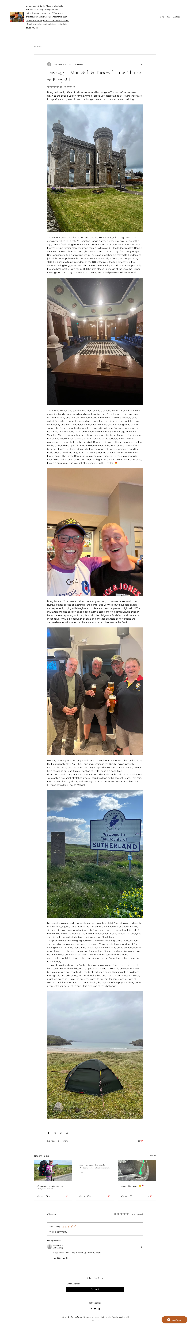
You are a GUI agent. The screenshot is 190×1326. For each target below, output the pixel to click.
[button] (152, 47)
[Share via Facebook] (48, 1133)
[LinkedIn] (99, 1308)
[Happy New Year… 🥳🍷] (137, 1170)
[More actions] (141, 64)
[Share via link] (67, 1133)
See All (153, 1155)
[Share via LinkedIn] (61, 1133)
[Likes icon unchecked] (55, 1257)
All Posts (38, 46)
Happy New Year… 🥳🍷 (132, 1185)
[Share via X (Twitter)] (55, 1133)
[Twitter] (95, 1308)
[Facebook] (91, 1308)
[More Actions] (141, 1246)
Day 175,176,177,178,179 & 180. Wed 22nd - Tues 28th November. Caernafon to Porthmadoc (94, 1166)
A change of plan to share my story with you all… (50, 1187)
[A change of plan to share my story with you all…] (53, 1170)
